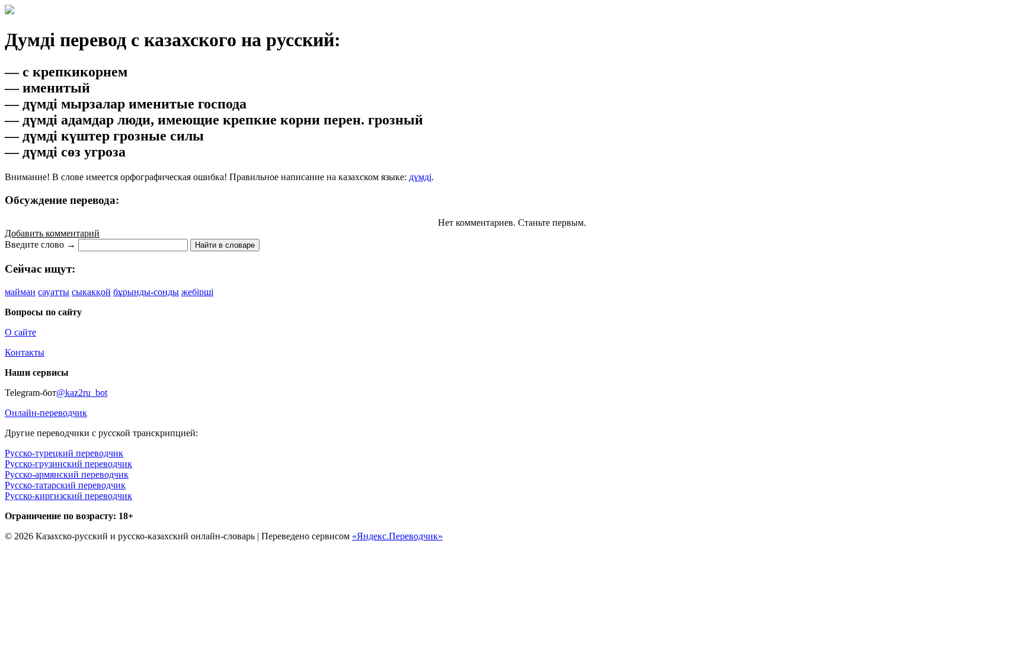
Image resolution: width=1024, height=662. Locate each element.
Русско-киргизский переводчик (68, 496)
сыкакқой (91, 292)
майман (20, 292)
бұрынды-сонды (146, 292)
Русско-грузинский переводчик (68, 464)
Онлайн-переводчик (46, 413)
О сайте (20, 332)
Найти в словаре (225, 245)
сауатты (53, 292)
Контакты (24, 352)
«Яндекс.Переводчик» (397, 536)
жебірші (197, 292)
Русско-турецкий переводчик (64, 453)
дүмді (420, 177)
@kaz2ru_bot (81, 393)
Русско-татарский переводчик (65, 485)
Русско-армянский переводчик (67, 474)
